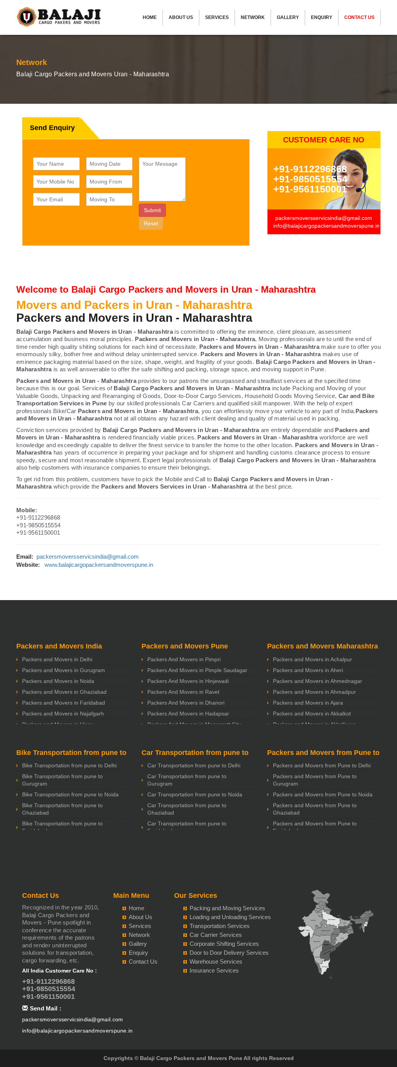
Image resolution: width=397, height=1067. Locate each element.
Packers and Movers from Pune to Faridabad (315, 827)
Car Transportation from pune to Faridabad (186, 827)
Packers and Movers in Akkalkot (312, 713)
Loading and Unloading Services (230, 917)
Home (150, 17)
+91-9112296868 (310, 168)
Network (253, 17)
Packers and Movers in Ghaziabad (64, 692)
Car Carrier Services (216, 934)
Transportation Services (220, 926)
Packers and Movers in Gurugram (63, 670)
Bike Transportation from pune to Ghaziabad (62, 809)
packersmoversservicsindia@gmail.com (323, 218)
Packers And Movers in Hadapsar (188, 713)
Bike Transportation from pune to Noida (70, 794)
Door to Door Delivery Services (229, 952)
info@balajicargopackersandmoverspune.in (326, 226)
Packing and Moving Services (227, 908)
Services (217, 17)
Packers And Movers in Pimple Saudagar (197, 670)
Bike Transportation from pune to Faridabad (62, 827)
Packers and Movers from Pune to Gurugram (315, 780)
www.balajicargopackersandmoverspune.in (99, 564)
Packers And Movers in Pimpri (184, 659)
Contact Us (359, 17)
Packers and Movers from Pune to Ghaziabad (315, 809)
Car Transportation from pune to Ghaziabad (186, 809)
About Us (181, 17)
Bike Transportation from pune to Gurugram (62, 780)
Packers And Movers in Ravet (183, 692)
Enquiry (321, 17)
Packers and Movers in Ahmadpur (314, 692)
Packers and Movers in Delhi (57, 659)
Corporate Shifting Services (224, 943)
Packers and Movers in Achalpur (312, 659)
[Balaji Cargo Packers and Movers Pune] (58, 19)
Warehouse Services (216, 961)
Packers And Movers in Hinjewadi (188, 681)
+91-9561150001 (310, 189)
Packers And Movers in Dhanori (185, 703)
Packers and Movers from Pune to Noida (323, 794)
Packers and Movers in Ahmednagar (317, 681)
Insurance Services (214, 970)
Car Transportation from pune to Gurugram (186, 780)
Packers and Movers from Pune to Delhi (322, 765)
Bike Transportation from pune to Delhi (69, 765)
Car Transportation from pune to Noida (194, 794)
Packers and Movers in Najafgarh (63, 713)
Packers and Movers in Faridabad (63, 703)
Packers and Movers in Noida (58, 681)
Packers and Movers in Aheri (308, 670)
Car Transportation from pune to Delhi (193, 765)
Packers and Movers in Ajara (308, 703)
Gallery (288, 17)
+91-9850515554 (310, 178)
